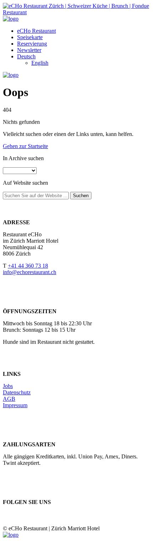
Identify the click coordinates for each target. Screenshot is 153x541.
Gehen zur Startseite (25, 146)
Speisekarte (30, 37)
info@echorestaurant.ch (29, 272)
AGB (9, 399)
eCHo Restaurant (36, 31)
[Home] (11, 19)
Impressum (15, 405)
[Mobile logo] (11, 535)
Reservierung (32, 44)
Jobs (8, 386)
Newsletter (29, 50)
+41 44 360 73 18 (28, 266)
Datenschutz (17, 392)
